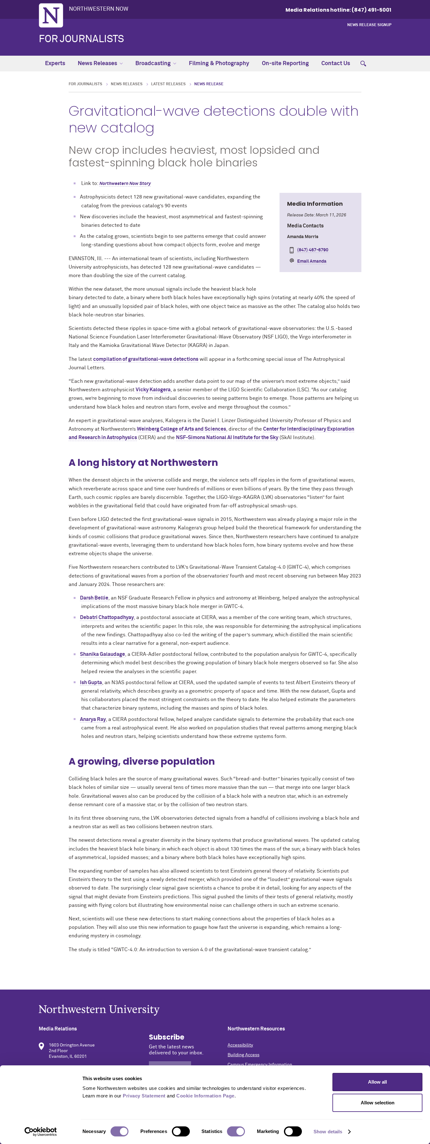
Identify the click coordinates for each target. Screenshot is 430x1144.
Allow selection (377, 1102)
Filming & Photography (219, 63)
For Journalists (81, 39)
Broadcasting (153, 63)
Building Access (243, 1055)
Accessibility (240, 1045)
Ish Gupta (91, 682)
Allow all (377, 1082)
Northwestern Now (98, 9)
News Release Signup (369, 25)
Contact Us (335, 63)
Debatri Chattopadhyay (107, 617)
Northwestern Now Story (125, 183)
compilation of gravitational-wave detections (145, 359)
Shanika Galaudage (102, 654)
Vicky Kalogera (153, 389)
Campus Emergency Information (260, 1065)
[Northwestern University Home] (51, 15)
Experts (55, 63)
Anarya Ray (93, 719)
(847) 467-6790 (312, 250)
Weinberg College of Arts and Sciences (181, 429)
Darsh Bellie (94, 597)
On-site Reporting (285, 63)
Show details (328, 1131)
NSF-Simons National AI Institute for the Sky (227, 437)
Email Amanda (311, 261)
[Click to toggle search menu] (363, 63)
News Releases (97, 63)
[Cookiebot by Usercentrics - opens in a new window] (40, 1131)
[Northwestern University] (215, 1010)
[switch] (181, 1131)
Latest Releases (168, 84)
